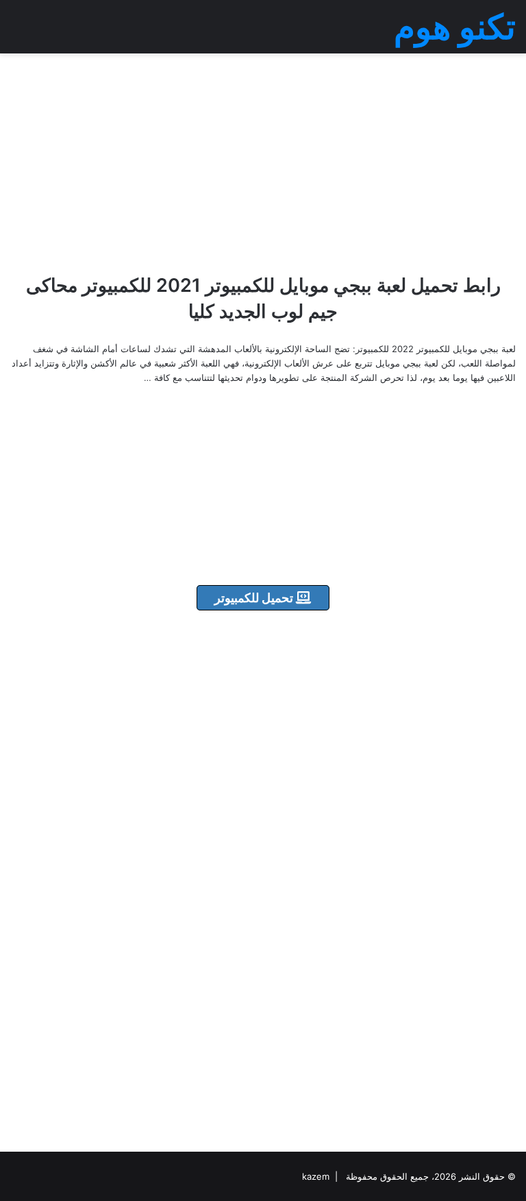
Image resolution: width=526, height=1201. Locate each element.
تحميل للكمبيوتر (255, 598)
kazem (315, 1176)
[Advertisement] (263, 163)
